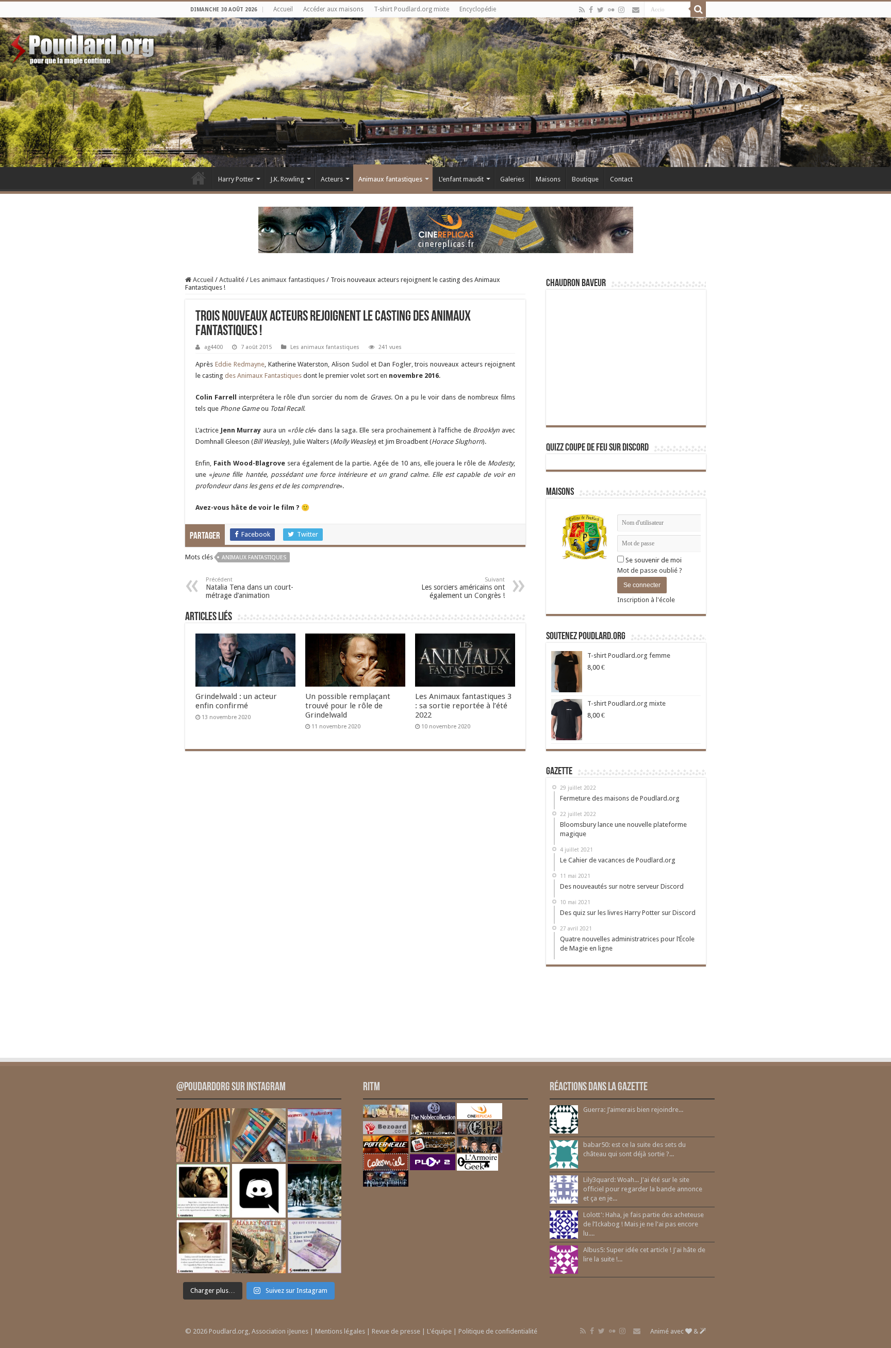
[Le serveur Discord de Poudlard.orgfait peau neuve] (259, 1191)
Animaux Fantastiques (254, 557)
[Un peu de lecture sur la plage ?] (259, 1135)
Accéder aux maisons (333, 9)
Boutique (585, 179)
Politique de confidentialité (497, 1331)
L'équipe (439, 1331)
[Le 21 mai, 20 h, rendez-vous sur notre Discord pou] (259, 1246)
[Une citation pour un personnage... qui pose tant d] (203, 1191)
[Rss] (582, 10)
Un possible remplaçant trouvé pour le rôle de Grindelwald (347, 706)
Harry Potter (236, 179)
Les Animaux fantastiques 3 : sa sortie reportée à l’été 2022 (463, 706)
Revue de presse (396, 1331)
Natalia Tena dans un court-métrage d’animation (249, 588)
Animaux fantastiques (390, 179)
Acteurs (332, 179)
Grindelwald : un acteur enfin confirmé (236, 701)
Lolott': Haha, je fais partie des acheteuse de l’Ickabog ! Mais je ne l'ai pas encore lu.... (643, 1224)
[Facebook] (591, 10)
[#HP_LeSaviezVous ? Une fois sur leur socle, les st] (314, 1191)
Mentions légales (340, 1331)
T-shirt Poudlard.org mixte (411, 9)
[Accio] (698, 9)
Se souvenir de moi (653, 560)
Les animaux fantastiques (287, 280)
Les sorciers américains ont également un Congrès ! (463, 588)
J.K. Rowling (287, 179)
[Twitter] (600, 10)
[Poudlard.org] (84, 46)
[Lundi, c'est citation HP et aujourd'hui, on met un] (203, 1246)
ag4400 (213, 347)
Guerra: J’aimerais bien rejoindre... (633, 1109)
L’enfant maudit (461, 179)
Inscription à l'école (646, 600)
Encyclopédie (477, 9)
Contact (621, 179)
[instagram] (621, 10)
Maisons (548, 179)
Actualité (231, 280)
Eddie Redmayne (240, 364)
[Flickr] (611, 10)
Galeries (512, 179)
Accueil (283, 9)
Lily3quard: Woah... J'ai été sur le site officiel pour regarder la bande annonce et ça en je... (642, 1189)
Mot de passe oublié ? (649, 570)
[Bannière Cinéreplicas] (445, 229)
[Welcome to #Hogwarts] (203, 1135)
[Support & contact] (635, 10)
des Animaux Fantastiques (263, 375)
